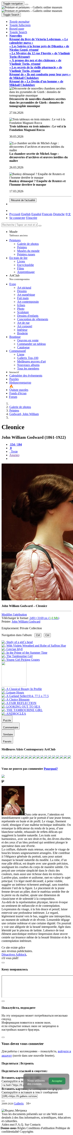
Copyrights (26, 1131)
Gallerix (19, 1103)
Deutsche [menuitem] (59, 214)
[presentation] (40, 458)
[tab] (15, 444)
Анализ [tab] (14, 455)
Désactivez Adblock (14, 954)
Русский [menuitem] (14, 214)
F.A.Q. (20, 1124)
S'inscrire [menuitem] (31, 217)
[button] (19, 21)
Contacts (35, 1124)
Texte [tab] (14, 451)
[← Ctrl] (21, 659)
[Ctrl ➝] (22, 689)
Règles (21, 1128)
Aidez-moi (8, 1124)
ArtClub (19, 277)
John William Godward (26, 621)
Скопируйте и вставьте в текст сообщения (30, 1092)
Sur (27, 1124)
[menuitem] (68, 214)
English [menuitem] (26, 214)
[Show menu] (26, 4)
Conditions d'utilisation (40, 1128)
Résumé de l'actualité (23, 200)
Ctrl (38, 635)
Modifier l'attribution (14, 614)
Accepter (57, 1081)
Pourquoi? (51, 768)
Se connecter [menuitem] (17, 217)
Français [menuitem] (47, 214)
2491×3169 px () (44, 618)
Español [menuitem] (36, 214)
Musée (18, 233)
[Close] (39, 225)
